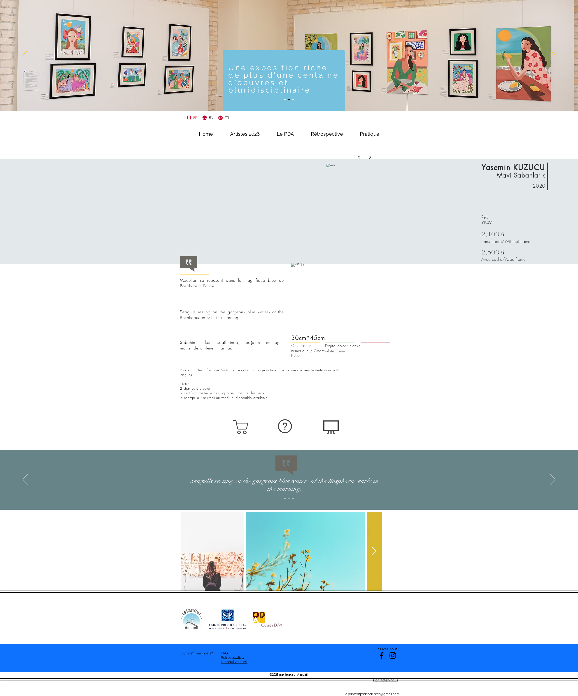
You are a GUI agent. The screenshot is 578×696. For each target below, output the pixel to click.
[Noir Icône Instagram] (392, 655)
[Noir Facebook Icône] (381, 655)
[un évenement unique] (293, 99)
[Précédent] (25, 55)
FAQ (224, 653)
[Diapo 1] (285, 498)
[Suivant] (553, 55)
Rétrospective (232, 657)
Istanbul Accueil (234, 662)
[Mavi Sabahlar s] (370, 157)
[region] (241, 427)
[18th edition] (285, 99)
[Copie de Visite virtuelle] (289, 99)
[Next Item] (374, 551)
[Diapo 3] (293, 498)
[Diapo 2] (289, 498)
